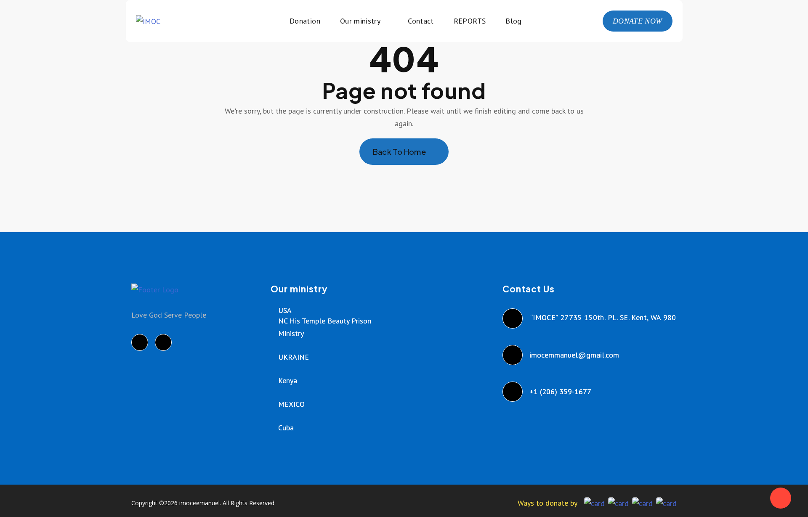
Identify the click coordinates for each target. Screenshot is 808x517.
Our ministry (360, 21)
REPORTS (470, 21)
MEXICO (291, 404)
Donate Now (637, 21)
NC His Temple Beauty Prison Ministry (324, 327)
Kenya (287, 380)
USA (285, 310)
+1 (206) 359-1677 (560, 391)
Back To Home (399, 151)
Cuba (286, 427)
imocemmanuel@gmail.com (574, 355)
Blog (513, 21)
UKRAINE (293, 357)
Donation (305, 21)
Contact (421, 21)
